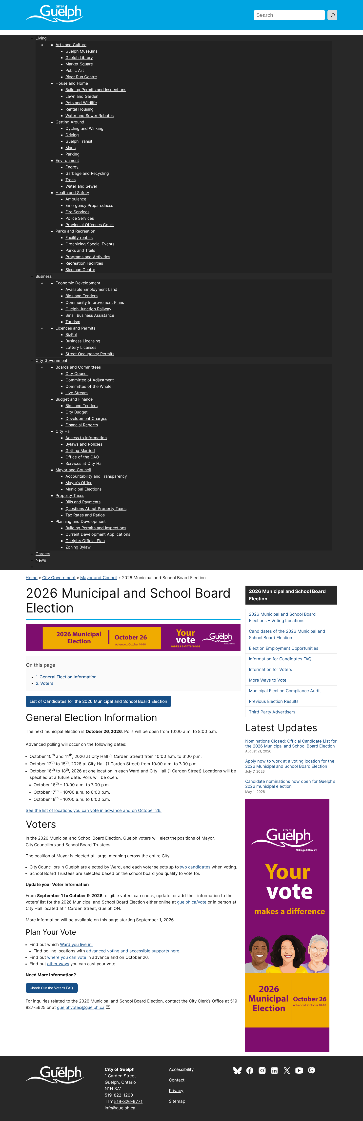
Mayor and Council (98, 577)
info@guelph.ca (120, 1107)
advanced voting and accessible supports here (132, 950)
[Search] (332, 15)
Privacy (176, 1090)
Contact (176, 1080)
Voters (46, 683)
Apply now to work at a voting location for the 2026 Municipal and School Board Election (289, 763)
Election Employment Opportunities (283, 648)
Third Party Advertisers (272, 711)
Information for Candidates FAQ (280, 658)
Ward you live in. (76, 944)
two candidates (195, 867)
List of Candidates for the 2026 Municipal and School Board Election (98, 701)
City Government (59, 577)
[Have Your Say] (312, 1073)
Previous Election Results (274, 701)
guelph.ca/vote (191, 902)
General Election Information (68, 676)
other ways (58, 963)
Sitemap (177, 1101)
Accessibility (181, 1069)
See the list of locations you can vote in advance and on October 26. (93, 810)
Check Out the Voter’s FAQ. (52, 988)
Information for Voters (270, 669)
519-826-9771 (128, 1101)
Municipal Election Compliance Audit (285, 690)
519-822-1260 (119, 1095)
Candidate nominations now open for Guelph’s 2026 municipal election (290, 784)
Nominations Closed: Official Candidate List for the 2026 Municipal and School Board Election (291, 743)
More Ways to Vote (267, 680)
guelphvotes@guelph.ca (80, 1007)
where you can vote (66, 957)
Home (32, 577)
